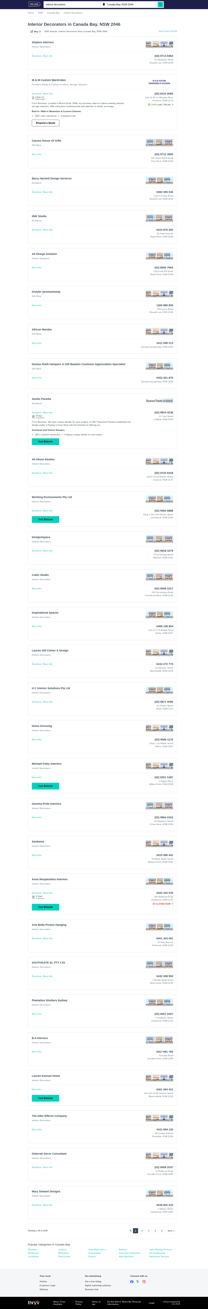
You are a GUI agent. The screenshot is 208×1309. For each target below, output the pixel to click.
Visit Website (45, 441)
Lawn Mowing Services (160, 1249)
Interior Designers (41, 258)
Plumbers (32, 1249)
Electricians (33, 1253)
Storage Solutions (78, 84)
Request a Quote (45, 123)
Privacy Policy (79, 1302)
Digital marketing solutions (98, 1285)
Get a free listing (93, 1281)
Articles (43, 1281)
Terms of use (96, 1302)
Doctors (92, 1256)
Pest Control (64, 1256)
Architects (37, 183)
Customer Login (47, 1285)
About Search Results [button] (168, 31)
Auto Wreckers (126, 1256)
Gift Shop (36, 145)
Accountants (94, 1253)
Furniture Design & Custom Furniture (50, 84)
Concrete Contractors (129, 1253)
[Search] (160, 4)
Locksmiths (33, 1256)
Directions (37, 56)
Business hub (91, 1289)
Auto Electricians (96, 1249)
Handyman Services (159, 1256)
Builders (123, 1249)
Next (170, 1231)
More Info (48, 56)
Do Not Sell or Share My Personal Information (124, 1302)
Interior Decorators (41, 47)
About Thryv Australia (59, 1302)
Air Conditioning (157, 1253)
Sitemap (44, 1289)
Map (36, 31)
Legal (151, 1303)
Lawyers (62, 1249)
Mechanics (63, 1253)
